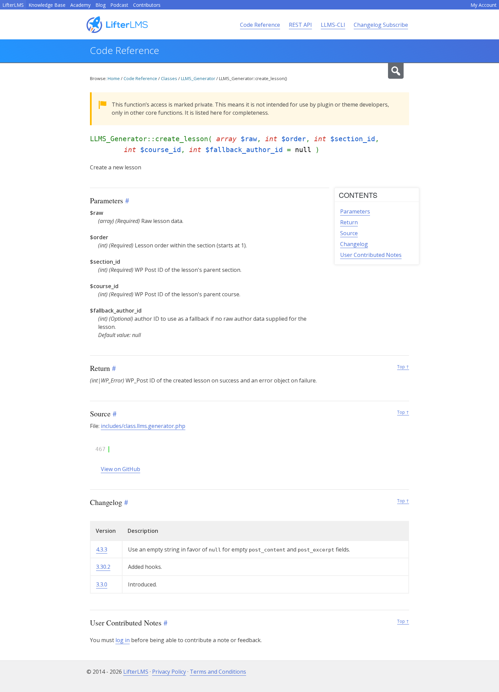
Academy (80, 5)
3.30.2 (103, 567)
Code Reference (260, 25)
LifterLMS (13, 5)
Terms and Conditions (218, 671)
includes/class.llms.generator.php (143, 426)
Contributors (147, 5)
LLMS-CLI (333, 25)
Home (114, 78)
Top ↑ (403, 367)
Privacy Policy (169, 671)
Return (349, 222)
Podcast (119, 5)
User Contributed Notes (371, 255)
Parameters (355, 211)
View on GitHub (120, 469)
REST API (300, 25)
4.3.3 (101, 549)
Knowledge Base (47, 5)
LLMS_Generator (198, 78)
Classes (169, 78)
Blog (100, 5)
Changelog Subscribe (381, 25)
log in (122, 640)
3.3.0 (101, 584)
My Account (483, 5)
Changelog (354, 244)
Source (349, 233)
